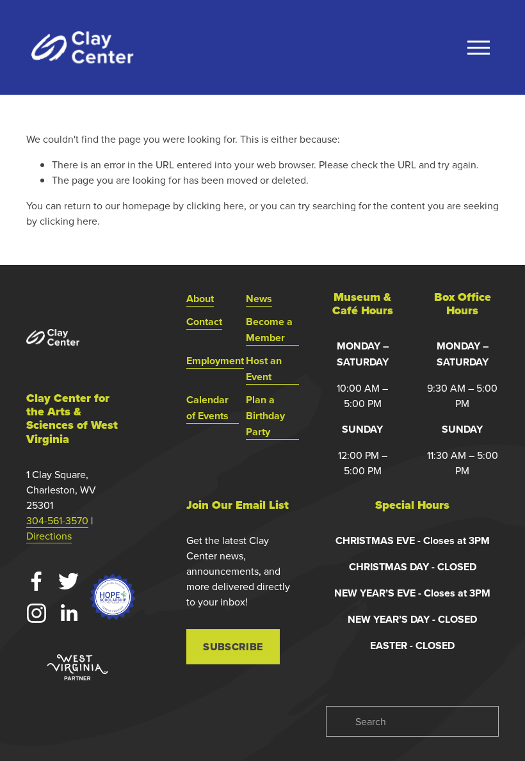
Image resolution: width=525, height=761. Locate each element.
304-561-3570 (57, 520)
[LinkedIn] (68, 613)
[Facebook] (36, 581)
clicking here (215, 205)
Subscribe (232, 646)
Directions (49, 536)
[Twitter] (68, 581)
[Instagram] (36, 613)
